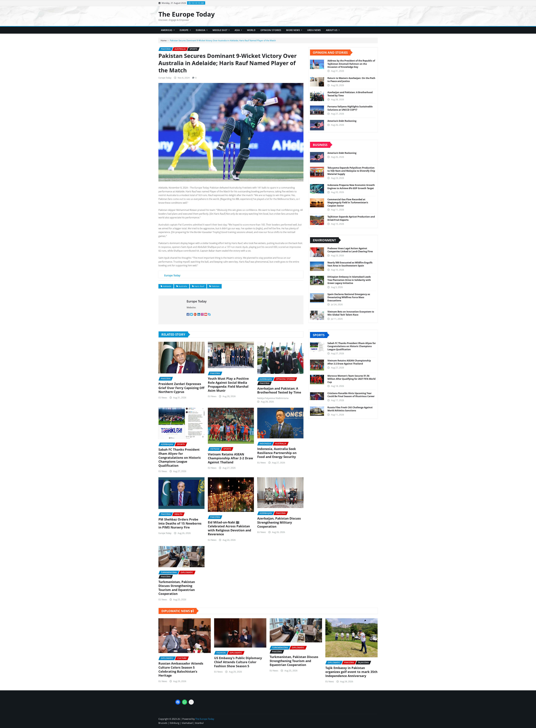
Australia (183, 286)
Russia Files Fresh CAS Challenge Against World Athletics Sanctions (350, 409)
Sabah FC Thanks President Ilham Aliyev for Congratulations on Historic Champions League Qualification (179, 457)
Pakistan (215, 286)
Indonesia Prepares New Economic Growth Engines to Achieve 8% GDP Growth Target (351, 186)
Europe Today (164, 77)
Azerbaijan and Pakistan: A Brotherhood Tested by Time (279, 390)
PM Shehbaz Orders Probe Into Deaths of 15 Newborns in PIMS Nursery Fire (179, 523)
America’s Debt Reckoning (341, 120)
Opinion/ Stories (270, 30)
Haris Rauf (199, 286)
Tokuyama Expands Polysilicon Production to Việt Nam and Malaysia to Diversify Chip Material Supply (351, 171)
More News (293, 30)
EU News (162, 397)
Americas (167, 30)
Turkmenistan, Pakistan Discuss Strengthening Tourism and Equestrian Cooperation (176, 588)
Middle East (220, 30)
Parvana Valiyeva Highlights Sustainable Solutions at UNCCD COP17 (350, 108)
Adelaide (167, 286)
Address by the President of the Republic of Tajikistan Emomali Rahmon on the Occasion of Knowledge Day (351, 63)
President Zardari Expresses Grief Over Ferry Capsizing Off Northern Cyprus (181, 388)
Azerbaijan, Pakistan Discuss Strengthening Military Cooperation (279, 522)
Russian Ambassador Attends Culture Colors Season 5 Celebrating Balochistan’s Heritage (180, 669)
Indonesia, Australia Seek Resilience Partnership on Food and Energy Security (276, 453)
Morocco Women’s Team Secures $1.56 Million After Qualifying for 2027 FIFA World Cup (351, 379)
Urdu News (314, 30)
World (251, 30)
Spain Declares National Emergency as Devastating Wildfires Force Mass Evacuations (348, 297)
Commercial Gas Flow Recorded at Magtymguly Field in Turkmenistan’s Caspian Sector (347, 202)
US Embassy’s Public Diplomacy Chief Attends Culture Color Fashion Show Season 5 (238, 662)
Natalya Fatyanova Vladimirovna (272, 398)
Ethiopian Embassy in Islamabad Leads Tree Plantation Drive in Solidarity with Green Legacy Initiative (349, 280)
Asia (237, 30)
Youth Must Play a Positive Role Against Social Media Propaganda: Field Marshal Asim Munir (228, 384)
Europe (184, 30)
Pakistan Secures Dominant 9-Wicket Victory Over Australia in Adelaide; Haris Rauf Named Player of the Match (223, 40)
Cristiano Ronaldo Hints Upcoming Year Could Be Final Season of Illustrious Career (351, 395)
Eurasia (201, 30)
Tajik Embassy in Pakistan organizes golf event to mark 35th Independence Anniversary (351, 672)
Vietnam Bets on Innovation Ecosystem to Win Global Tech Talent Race (350, 313)
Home (164, 40)
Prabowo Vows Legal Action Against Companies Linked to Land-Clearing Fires (350, 250)
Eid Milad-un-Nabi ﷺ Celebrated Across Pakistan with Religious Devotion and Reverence (229, 528)
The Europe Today (186, 14)
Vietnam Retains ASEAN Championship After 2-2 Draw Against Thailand (230, 458)
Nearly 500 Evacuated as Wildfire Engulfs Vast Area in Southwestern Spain (349, 264)
